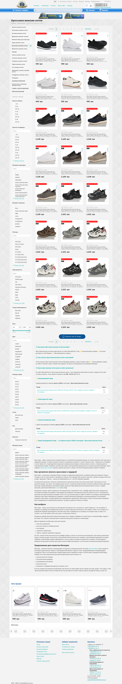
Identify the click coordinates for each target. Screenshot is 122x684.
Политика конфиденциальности (46, 654)
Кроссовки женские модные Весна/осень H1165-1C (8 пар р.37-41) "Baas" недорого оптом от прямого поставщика (72, 210)
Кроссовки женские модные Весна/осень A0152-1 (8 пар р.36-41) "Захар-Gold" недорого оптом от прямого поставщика (46, 59)
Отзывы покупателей (43, 661)
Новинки (36, 5)
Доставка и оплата (66, 1)
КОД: (37, 57)
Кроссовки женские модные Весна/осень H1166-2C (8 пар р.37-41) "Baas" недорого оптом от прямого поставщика (97, 248)
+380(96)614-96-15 (100, 6)
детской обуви (93, 548)
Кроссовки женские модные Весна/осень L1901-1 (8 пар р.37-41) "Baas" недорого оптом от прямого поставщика (47, 135)
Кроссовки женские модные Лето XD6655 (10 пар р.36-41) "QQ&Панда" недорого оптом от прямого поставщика (98, 614)
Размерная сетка (42, 651)
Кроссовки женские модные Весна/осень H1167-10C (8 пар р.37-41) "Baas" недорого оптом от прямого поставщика (97, 285)
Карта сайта (61, 5)
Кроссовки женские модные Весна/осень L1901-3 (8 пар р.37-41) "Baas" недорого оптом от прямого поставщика (97, 135)
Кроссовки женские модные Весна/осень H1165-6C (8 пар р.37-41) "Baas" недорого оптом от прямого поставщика (47, 248)
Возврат (81, 1)
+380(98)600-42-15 (100, 4)
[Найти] (81, 10)
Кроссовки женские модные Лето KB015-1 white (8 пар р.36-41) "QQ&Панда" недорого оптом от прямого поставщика (46, 97)
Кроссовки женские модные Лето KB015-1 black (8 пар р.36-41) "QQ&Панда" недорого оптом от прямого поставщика (97, 59)
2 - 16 (96, 29)
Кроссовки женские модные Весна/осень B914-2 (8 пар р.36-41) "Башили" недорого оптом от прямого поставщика (23, 614)
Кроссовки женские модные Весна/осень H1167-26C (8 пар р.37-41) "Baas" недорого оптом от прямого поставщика (72, 323)
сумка (58, 487)
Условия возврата (42, 649)
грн (55, 1)
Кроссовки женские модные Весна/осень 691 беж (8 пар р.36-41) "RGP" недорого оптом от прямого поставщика (72, 97)
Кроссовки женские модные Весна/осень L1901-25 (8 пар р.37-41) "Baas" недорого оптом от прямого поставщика (97, 172)
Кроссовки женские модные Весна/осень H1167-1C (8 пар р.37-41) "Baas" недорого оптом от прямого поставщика (72, 285)
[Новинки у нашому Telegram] (50, 15)
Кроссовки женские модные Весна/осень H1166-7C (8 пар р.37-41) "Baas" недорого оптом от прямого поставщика (47, 285)
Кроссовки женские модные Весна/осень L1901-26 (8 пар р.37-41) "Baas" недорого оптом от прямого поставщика (47, 210)
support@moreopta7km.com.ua (96, 680)
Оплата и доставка (42, 647)
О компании (45, 5)
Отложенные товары (68, 647)
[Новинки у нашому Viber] (74, 15)
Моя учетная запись (68, 652)
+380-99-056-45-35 (95, 667)
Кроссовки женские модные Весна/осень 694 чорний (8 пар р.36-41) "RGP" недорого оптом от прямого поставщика (97, 97)
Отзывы (75, 1)
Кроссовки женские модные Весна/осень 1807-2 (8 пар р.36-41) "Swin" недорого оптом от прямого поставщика (48, 614)
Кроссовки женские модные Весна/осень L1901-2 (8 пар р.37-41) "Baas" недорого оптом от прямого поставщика (72, 135)
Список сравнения (68, 649)
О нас (38, 644)
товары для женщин (46, 467)
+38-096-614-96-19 (95, 658)
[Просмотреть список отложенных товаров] (86, 6)
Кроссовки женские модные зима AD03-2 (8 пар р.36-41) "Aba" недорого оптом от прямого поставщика (73, 614)
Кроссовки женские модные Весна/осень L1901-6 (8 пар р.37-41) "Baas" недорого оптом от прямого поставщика (72, 172)
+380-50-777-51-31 (95, 672)
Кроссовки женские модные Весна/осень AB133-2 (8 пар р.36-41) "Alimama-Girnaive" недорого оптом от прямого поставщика (71, 59)
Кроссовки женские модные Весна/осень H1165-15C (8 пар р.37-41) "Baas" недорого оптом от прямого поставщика (72, 248)
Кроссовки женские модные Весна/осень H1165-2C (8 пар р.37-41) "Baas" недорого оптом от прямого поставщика (97, 210)
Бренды (87, 1)
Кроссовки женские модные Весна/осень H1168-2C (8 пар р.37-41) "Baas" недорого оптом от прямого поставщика (97, 323)
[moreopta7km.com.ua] (22, 5)
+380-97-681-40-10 (95, 665)
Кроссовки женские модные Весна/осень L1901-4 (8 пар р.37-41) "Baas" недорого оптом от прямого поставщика (47, 172)
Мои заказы (65, 644)
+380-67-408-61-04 (95, 674)
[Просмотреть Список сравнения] (90, 6)
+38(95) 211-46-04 (94, 660)
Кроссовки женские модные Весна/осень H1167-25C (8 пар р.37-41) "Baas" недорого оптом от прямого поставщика (47, 323)
